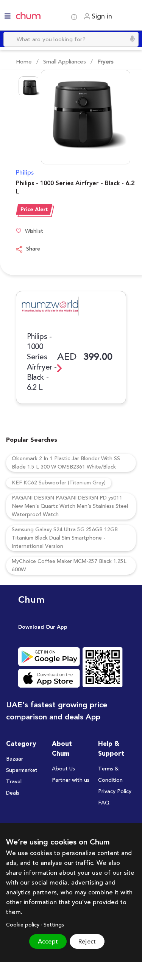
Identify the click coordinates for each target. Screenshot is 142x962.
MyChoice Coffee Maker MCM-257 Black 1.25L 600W (69, 565)
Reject (87, 941)
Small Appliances (64, 61)
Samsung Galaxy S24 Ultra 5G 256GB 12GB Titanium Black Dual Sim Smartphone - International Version (65, 538)
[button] (76, 117)
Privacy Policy (114, 791)
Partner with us (70, 780)
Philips (25, 172)
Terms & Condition (110, 774)
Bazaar (14, 759)
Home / (27, 61)
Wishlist (34, 231)
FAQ (103, 803)
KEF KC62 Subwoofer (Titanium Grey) (59, 483)
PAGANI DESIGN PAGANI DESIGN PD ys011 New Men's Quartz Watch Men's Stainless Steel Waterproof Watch (70, 506)
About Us (63, 769)
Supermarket (21, 770)
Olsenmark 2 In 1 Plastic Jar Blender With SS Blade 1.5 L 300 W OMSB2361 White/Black (66, 463)
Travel (14, 782)
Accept (48, 941)
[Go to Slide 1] (29, 86)
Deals (12, 793)
